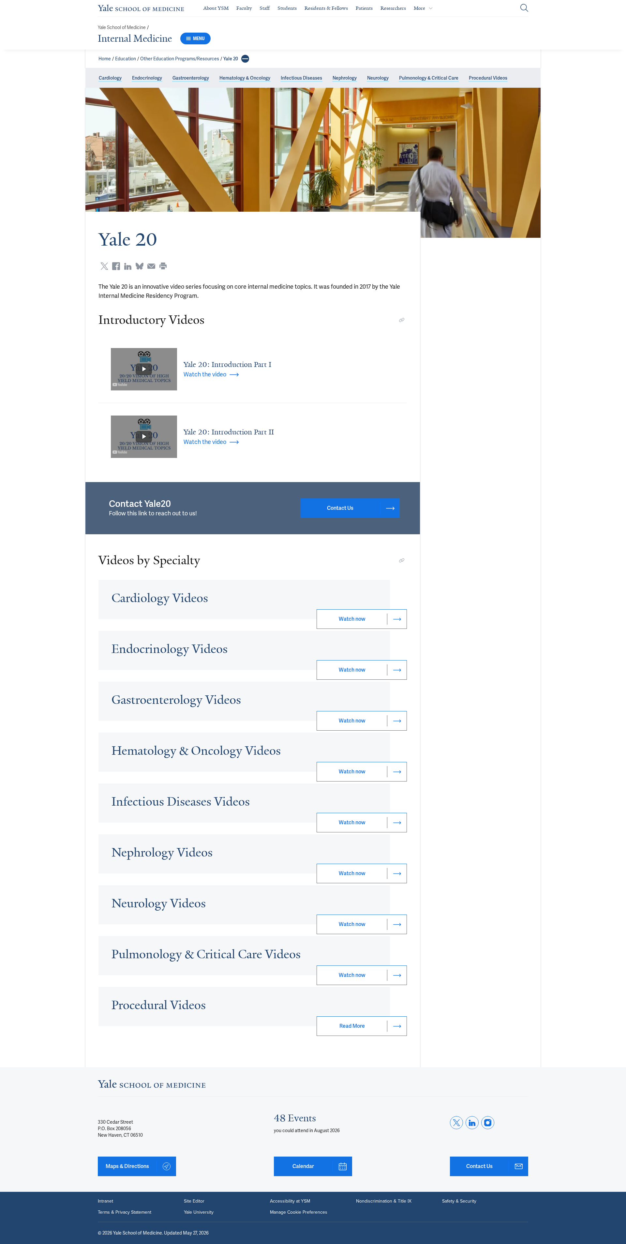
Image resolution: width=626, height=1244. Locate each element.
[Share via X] (104, 266)
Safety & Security (459, 1201)
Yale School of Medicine (122, 27)
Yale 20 (230, 59)
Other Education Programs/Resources (179, 59)
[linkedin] (472, 1122)
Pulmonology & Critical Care (428, 78)
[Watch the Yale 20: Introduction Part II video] (144, 437)
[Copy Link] (401, 320)
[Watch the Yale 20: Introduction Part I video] (144, 369)
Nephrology (345, 78)
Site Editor (194, 1201)
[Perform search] (524, 8)
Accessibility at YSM (290, 1201)
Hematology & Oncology (244, 78)
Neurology (378, 78)
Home (104, 59)
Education (125, 59)
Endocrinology (147, 78)
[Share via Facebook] (116, 266)
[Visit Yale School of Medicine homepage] (151, 1085)
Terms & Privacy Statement (124, 1212)
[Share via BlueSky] (139, 266)
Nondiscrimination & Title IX (383, 1201)
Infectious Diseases (301, 78)
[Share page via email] (151, 266)
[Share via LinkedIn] (128, 266)
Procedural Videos (488, 78)
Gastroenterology (190, 78)
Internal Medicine (135, 38)
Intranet (105, 1201)
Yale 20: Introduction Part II (229, 432)
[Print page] (163, 266)
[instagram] (487, 1122)
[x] (456, 1122)
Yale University (199, 1212)
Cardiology (110, 78)
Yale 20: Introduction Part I (227, 364)
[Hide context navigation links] (245, 59)
